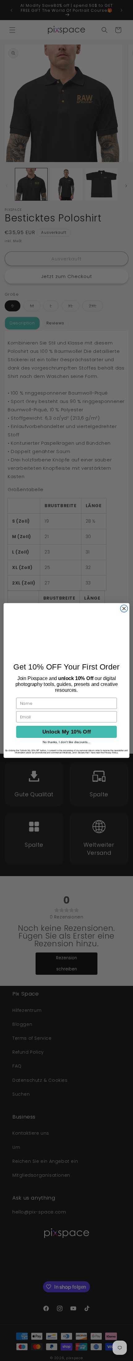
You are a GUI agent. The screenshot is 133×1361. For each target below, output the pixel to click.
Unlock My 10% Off (66, 732)
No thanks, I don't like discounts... (66, 742)
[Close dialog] (123, 608)
